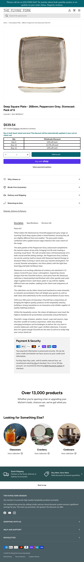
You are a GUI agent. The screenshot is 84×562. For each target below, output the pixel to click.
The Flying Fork (13, 553)
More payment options (42, 167)
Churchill (7, 114)
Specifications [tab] (32, 223)
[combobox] (42, 15)
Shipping (16, 129)
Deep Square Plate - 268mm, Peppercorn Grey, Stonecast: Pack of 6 (29, 22)
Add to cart (56, 154)
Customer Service (34, 556)
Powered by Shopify (24, 553)
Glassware (15, 449)
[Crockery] (41, 434)
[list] (42, 64)
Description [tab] (18, 223)
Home (5, 22)
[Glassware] (15, 434)
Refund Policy (8, 556)
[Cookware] (68, 434)
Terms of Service (20, 556)
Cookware (68, 449)
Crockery (42, 449)
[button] (74, 10)
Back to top (42, 485)
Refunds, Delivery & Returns (15, 211)
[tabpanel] (42, 280)
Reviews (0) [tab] (46, 223)
